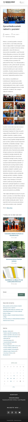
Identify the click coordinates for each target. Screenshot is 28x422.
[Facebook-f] (12, 412)
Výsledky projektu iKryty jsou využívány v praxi (13, 310)
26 (10, 381)
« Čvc (13, 387)
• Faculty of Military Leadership (9, 347)
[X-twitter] (15, 412)
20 (14, 378)
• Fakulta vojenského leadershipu (10, 333)
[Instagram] (8, 412)
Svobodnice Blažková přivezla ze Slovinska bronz (14, 234)
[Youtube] (19, 412)
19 (10, 378)
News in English (6, 344)
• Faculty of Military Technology (10, 349)
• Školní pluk (5, 338)
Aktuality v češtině (7, 331)
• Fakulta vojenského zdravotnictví (10, 335)
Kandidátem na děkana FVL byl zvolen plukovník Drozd (14, 281)
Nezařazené (5, 355)
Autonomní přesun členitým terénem (14, 260)
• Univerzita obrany (10, 37)
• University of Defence (8, 353)
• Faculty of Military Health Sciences (11, 346)
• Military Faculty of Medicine (9, 351)
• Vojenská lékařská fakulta (9, 342)
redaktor (7, 34)
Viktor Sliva (9, 208)
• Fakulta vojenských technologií (10, 337)
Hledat (5, 292)
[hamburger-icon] (22, 2)
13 (14, 375)
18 (7, 378)
